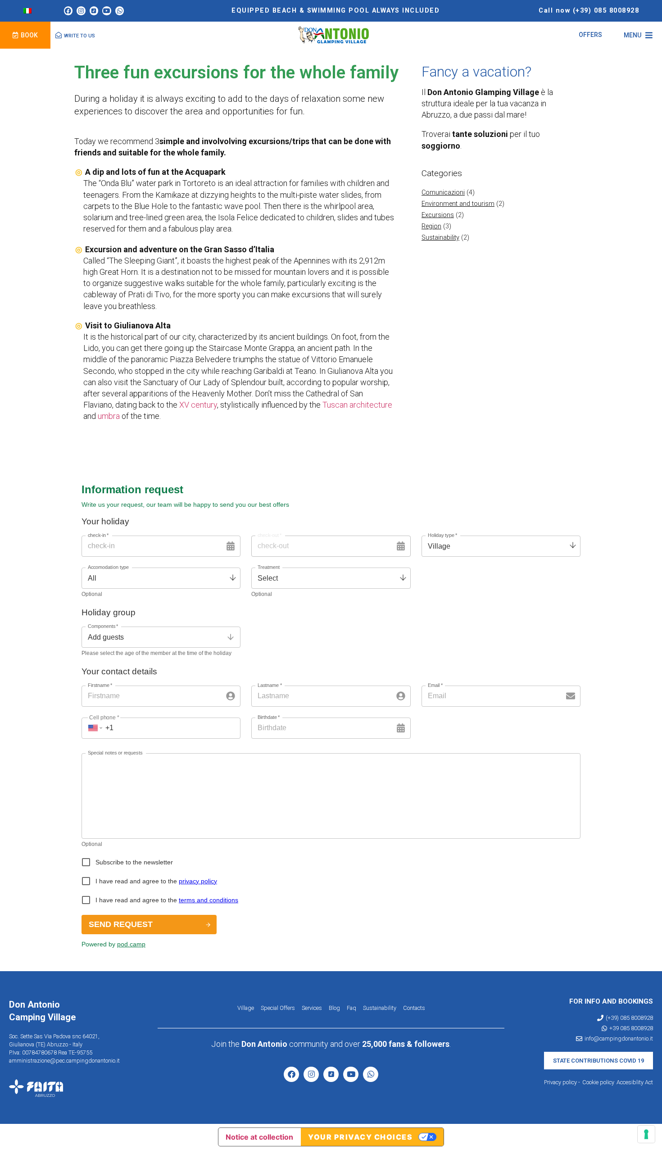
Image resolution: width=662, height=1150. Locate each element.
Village (245, 1008)
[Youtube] (106, 10)
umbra (109, 416)
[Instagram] (81, 10)
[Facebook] (68, 10)
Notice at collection (259, 1136)
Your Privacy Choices (360, 1136)
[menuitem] (27, 10)
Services (312, 1008)
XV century (198, 404)
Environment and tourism (458, 204)
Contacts (414, 1008)
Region (431, 226)
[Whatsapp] (119, 10)
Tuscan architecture (357, 404)
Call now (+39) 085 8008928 (589, 10)
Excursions (438, 215)
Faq (351, 1008)
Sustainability (440, 237)
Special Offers (278, 1008)
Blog (334, 1008)
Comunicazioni (443, 192)
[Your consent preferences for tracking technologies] (646, 1134)
